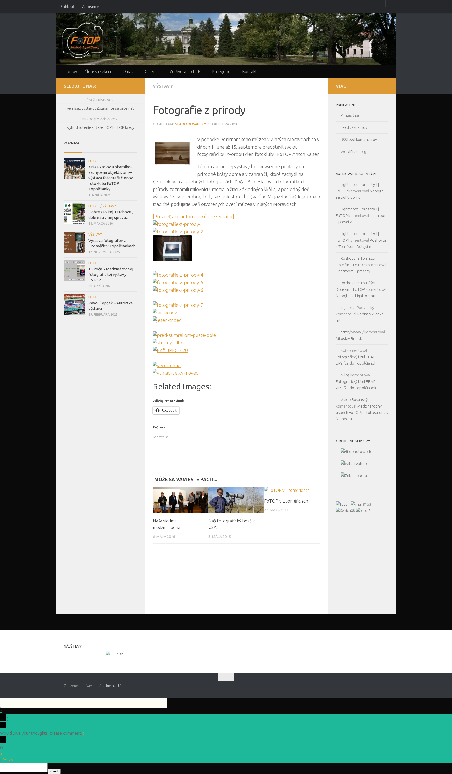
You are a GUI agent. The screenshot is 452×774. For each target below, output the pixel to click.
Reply (7, 760)
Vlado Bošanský (190, 124)
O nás (128, 71)
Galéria (151, 71)
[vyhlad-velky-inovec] (175, 372)
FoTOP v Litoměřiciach (286, 500)
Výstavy (163, 86)
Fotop (94, 161)
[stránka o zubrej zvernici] (351, 475)
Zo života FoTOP (185, 71)
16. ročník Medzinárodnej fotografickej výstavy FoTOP (110, 274)
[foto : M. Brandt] (363, 510)
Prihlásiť (67, 6)
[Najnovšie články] (73, 150)
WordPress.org (353, 151)
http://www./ (352, 332)
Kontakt (249, 71)
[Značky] (128, 150)
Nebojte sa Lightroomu (355, 295)
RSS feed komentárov (359, 139)
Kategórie (221, 71)
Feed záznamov (354, 127)
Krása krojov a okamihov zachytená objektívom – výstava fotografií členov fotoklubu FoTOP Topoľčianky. (110, 178)
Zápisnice (90, 6)
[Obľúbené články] (91, 150)
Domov (70, 71)
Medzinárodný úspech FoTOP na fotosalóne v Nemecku (362, 412)
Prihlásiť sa (350, 115)
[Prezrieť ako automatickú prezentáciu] (193, 216)
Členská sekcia (97, 71)
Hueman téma (115, 685)
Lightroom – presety (353, 271)
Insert (54, 771)
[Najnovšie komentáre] (109, 150)
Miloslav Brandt (349, 338)
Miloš (345, 375)
